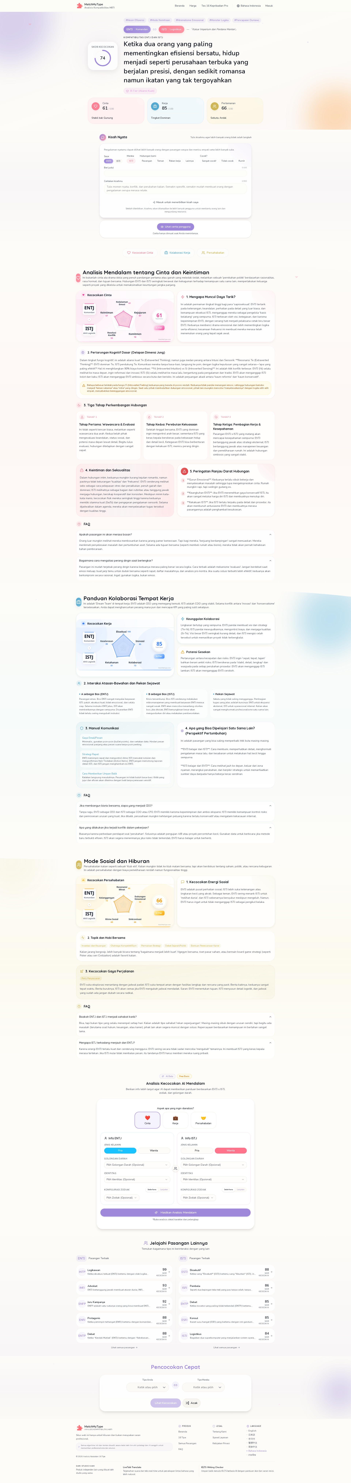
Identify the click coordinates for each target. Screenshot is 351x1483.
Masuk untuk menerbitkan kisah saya (177, 202)
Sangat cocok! (209, 160)
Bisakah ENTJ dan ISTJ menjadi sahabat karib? (108, 1016)
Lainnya (190, 160)
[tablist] (157, 1189)
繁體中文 (252, 1442)
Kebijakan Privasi (221, 1443)
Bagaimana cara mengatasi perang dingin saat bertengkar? (116, 560)
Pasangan (147, 160)
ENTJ (108, 161)
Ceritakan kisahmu (113, 181)
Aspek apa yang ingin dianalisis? (175, 1108)
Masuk (269, 5)
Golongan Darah (115, 1158)
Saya (106, 156)
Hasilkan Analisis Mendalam (179, 1213)
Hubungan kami (148, 155)
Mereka (130, 155)
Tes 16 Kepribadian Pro (214, 5)
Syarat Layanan (220, 1437)
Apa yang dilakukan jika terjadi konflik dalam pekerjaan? (114, 827)
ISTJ (118, 161)
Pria (120, 1150)
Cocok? (203, 155)
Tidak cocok (227, 160)
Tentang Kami (220, 1431)
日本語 (251, 1434)
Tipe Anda (147, 1379)
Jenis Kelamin (112, 1144)
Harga (193, 5)
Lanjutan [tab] (164, 1189)
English (252, 1430)
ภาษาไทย (252, 1454)
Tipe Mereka (203, 1379)
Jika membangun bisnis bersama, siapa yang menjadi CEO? (115, 805)
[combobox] (137, 1165)
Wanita (154, 1150)
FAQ (180, 1449)
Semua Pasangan (187, 1443)
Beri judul (109, 167)
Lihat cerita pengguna (177, 226)
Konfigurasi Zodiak (117, 1189)
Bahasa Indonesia (257, 1450)
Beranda (179, 5)
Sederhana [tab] (152, 1189)
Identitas (110, 1173)
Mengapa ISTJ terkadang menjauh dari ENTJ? (107, 1042)
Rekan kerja (175, 160)
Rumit (242, 160)
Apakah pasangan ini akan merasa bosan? (105, 534)
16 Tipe (182, 1437)
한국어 (251, 1438)
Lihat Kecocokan (166, 1403)
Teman (160, 160)
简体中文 (252, 1446)
